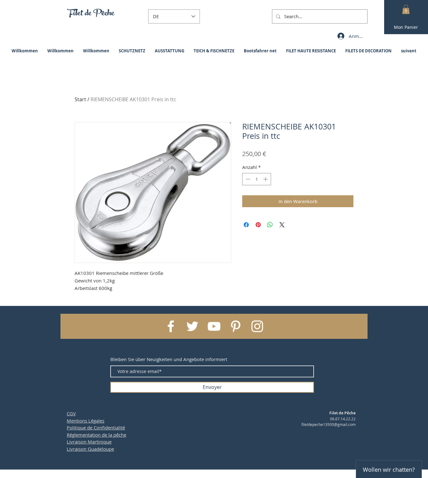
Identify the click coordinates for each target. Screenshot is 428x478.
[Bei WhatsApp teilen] (270, 224)
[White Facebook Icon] (171, 326)
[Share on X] (282, 224)
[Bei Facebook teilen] (246, 224)
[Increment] (266, 179)
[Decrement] (247, 179)
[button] (406, 9)
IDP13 (251, 475)
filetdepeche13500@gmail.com (328, 424)
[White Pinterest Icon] (235, 326)
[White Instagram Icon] (257, 326)
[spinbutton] (257, 179)
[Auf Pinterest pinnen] (258, 224)
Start (80, 99)
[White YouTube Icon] (214, 326)
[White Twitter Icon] (192, 326)
